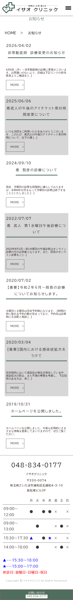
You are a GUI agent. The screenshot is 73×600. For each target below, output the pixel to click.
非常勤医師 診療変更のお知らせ (36, 52)
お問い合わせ (36, 592)
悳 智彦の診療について (36, 170)
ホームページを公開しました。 (36, 411)
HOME (10, 33)
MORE (14, 85)
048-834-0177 (36, 465)
